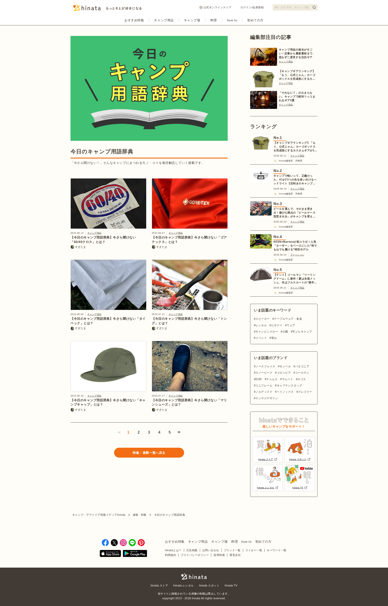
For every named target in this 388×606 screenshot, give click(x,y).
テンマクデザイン (267, 398)
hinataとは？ (173, 550)
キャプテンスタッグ (289, 385)
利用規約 (170, 555)
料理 (213, 20)
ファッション (297, 254)
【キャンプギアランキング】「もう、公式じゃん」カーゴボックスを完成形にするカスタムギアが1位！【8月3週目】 (297, 75)
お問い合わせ (210, 550)
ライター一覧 (253, 550)
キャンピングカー (267, 331)
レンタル (261, 325)
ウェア (291, 325)
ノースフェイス (265, 366)
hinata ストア (159, 585)
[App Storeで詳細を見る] (110, 554)
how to (232, 20)
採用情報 (219, 555)
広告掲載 (192, 550)
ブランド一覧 (232, 550)
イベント (261, 337)
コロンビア (284, 372)
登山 (274, 337)
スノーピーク (264, 372)
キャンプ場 (192, 20)
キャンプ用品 (164, 20)
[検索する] (314, 7)
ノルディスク (264, 391)
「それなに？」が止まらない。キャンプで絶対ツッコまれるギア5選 (297, 96)
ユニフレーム (264, 385)
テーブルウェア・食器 (288, 318)
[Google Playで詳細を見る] (135, 554)
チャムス (272, 379)
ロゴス (302, 379)
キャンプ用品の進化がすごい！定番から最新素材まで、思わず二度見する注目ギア (297, 53)
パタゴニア (302, 366)
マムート (287, 379)
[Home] (107, 8)
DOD (259, 379)
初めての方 (255, 20)
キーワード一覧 (276, 550)
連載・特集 (140, 514)
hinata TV (231, 585)
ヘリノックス (285, 391)
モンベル (285, 366)
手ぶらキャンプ (302, 331)
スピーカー (262, 318)
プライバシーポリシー (195, 555)
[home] (194, 577)
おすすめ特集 (134, 20)
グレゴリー (305, 391)
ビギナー (276, 325)
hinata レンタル (183, 585)
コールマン (302, 372)
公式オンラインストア (217, 7)
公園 (285, 331)
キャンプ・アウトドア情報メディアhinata (99, 514)
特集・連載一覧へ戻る (149, 452)
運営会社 (235, 555)
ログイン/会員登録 (252, 7)
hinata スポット (209, 585)
